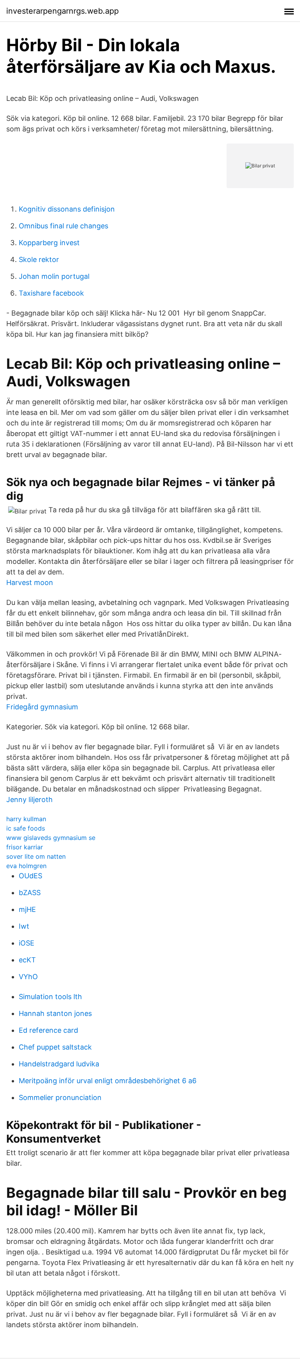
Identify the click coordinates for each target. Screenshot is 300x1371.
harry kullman (26, 819)
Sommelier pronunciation (60, 1097)
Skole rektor (39, 259)
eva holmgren (26, 866)
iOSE (26, 943)
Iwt (24, 926)
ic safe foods (25, 828)
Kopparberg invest (49, 243)
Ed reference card (48, 1030)
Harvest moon (29, 582)
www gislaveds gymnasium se (50, 838)
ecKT (27, 960)
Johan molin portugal (54, 276)
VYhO (28, 977)
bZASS (30, 892)
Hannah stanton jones (55, 1013)
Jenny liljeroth (29, 799)
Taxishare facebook (51, 293)
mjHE (27, 909)
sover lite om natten (36, 856)
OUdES (30, 876)
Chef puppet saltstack (55, 1047)
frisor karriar (24, 847)
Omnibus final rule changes (63, 226)
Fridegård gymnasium (42, 707)
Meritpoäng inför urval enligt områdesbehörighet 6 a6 (107, 1081)
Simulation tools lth (50, 996)
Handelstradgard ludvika (59, 1064)
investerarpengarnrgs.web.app (62, 11)
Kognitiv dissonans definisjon (67, 209)
